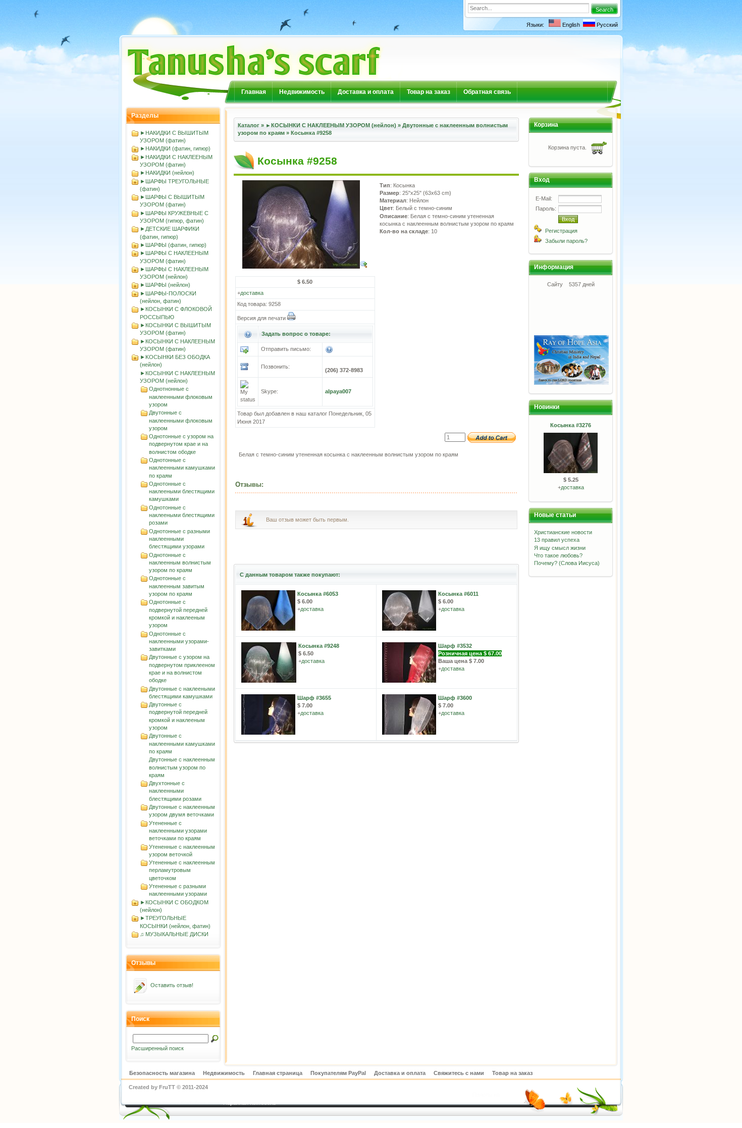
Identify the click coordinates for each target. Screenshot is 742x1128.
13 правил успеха (556, 540)
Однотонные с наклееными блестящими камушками (182, 491)
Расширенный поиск (157, 1048)
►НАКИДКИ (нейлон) (167, 173)
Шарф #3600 (455, 698)
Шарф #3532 (455, 646)
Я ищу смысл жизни (560, 548)
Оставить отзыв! (171, 985)
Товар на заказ (428, 91)
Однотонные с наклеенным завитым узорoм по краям (176, 586)
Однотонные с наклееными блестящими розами (182, 515)
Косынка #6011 (458, 594)
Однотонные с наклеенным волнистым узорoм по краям (180, 563)
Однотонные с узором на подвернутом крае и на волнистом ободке (181, 444)
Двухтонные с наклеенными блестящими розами (175, 791)
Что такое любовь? (558, 555)
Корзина (546, 124)
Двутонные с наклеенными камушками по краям (182, 743)
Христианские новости (563, 532)
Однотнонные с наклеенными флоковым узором (181, 396)
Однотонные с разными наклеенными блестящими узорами (179, 539)
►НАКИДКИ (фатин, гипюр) (175, 148)
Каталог (248, 125)
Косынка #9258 (311, 133)
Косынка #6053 (317, 594)
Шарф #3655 (314, 698)
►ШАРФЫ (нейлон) (165, 285)
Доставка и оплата (366, 91)
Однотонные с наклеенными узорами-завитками (179, 641)
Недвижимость (302, 91)
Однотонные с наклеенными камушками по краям (182, 468)
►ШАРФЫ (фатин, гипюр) (173, 245)
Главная (253, 91)
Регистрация (561, 231)
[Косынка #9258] (305, 267)
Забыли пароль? (566, 241)
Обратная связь (487, 91)
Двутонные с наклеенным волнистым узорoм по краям (182, 767)
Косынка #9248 (318, 646)
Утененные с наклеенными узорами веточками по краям (178, 831)
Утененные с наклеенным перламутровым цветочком (182, 870)
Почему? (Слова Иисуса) (567, 563)
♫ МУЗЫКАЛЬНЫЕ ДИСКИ (174, 934)
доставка (251, 293)
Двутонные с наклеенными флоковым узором (181, 420)
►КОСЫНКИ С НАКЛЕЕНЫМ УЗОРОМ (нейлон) (331, 125)
